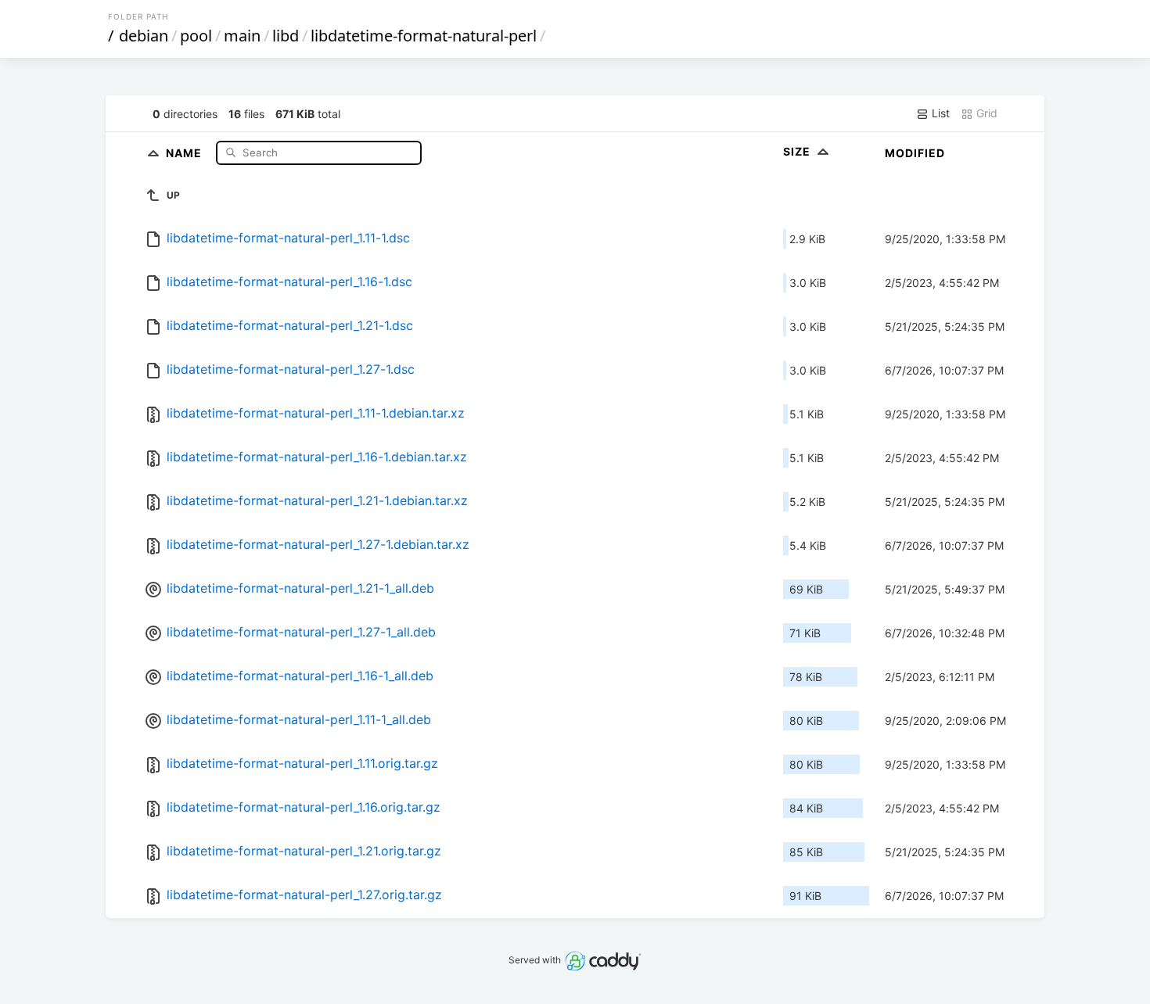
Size (798, 151)
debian (143, 35)
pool (196, 35)
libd (285, 35)
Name (185, 152)
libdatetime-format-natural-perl (424, 35)
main (242, 35)
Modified (915, 153)
